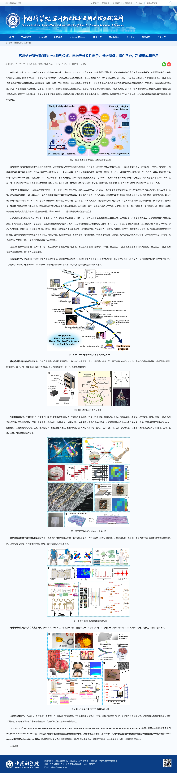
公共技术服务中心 (78, 37)
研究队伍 (97, 37)
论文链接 (14, 746)
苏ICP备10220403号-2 (108, 761)
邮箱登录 (105, 3)
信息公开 (161, 37)
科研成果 (58, 37)
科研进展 (27, 43)
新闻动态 (18, 43)
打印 (75, 64)
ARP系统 (95, 3)
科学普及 (146, 37)
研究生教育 (114, 37)
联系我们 (116, 3)
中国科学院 (127, 3)
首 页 (11, 37)
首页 (10, 43)
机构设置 (43, 37)
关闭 (83, 64)
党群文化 (130, 37)
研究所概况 (26, 37)
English (139, 3)
